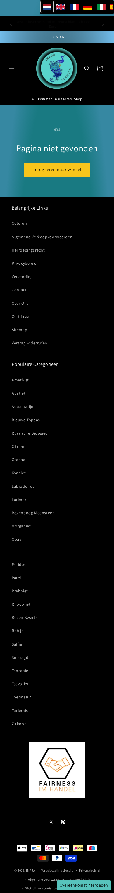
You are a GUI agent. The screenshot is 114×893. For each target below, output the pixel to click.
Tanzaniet (21, 670)
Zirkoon (19, 723)
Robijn (18, 630)
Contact (19, 289)
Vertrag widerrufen (29, 343)
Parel (16, 577)
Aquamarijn (23, 406)
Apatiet (18, 393)
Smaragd (20, 657)
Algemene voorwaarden (46, 879)
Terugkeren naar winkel (57, 169)
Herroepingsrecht (28, 250)
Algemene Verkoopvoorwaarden (42, 236)
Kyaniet (19, 472)
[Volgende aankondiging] (103, 24)
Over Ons (20, 303)
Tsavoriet (20, 683)
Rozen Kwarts (24, 617)
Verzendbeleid (80, 879)
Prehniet (20, 591)
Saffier (18, 644)
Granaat (19, 459)
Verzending (22, 276)
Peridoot (20, 564)
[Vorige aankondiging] (10, 24)
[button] (11, 68)
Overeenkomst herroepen (84, 885)
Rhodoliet (21, 604)
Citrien (18, 446)
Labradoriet (23, 486)
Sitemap (19, 329)
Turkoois (20, 710)
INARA (30, 870)
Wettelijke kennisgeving (43, 888)
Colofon (19, 223)
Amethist (20, 380)
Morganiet (21, 526)
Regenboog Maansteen (33, 512)
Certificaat (21, 316)
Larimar (19, 499)
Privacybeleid (24, 263)
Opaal (17, 539)
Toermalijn (22, 697)
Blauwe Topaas (26, 420)
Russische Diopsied (30, 433)
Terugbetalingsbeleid (57, 870)
